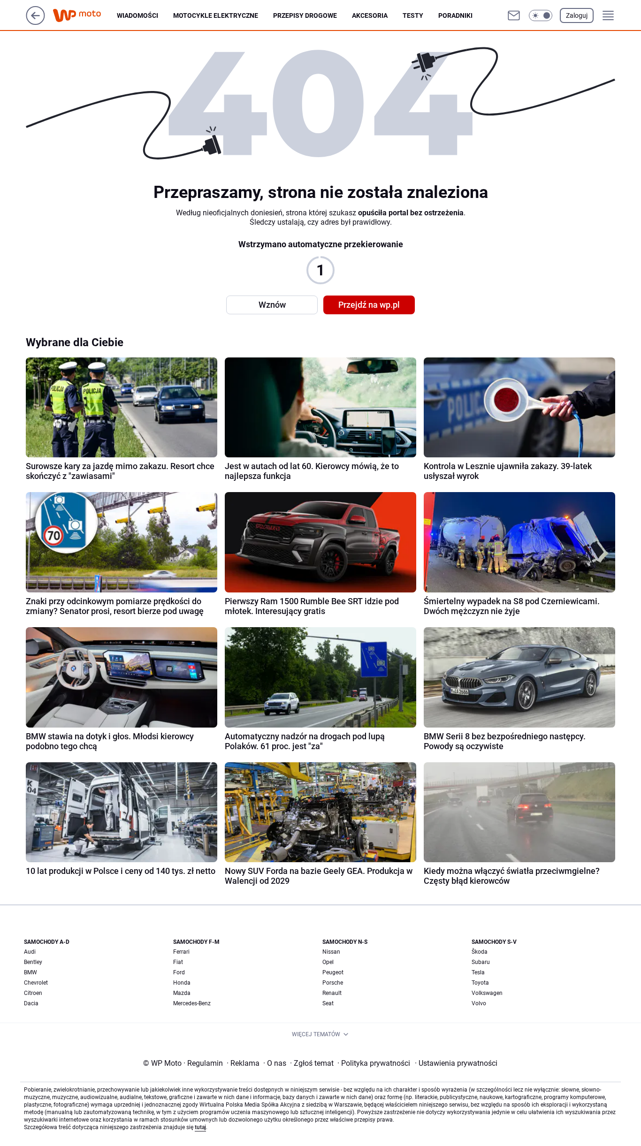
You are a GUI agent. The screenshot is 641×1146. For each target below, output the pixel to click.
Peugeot (332, 972)
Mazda (182, 993)
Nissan (331, 952)
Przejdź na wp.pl (369, 305)
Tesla (478, 972)
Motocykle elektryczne (215, 15)
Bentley (33, 962)
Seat (328, 1003)
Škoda (480, 952)
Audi (30, 952)
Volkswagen (487, 993)
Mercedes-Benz (192, 1003)
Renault (332, 993)
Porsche (332, 982)
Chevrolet (36, 982)
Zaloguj (577, 15)
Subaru (481, 962)
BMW (30, 972)
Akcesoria (370, 15)
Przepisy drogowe (305, 15)
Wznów (272, 305)
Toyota (480, 982)
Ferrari (181, 952)
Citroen (33, 993)
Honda (182, 982)
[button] (540, 15)
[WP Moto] (84, 15)
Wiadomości (137, 15)
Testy (413, 15)
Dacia (31, 1003)
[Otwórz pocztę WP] (513, 15)
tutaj (200, 1127)
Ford (179, 972)
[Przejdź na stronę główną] (35, 22)
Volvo (479, 1003)
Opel (328, 962)
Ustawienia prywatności (456, 1063)
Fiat (178, 962)
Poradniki (455, 15)
